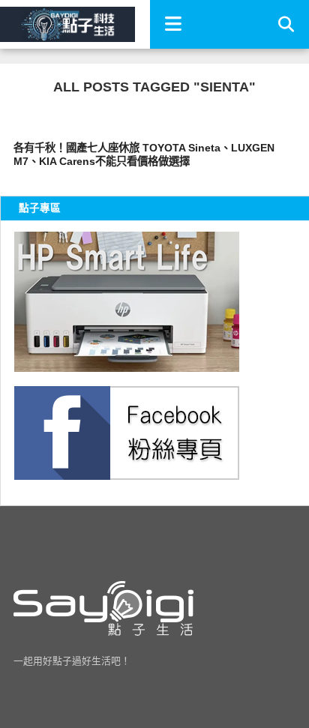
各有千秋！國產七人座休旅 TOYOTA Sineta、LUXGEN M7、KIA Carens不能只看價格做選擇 (144, 155)
